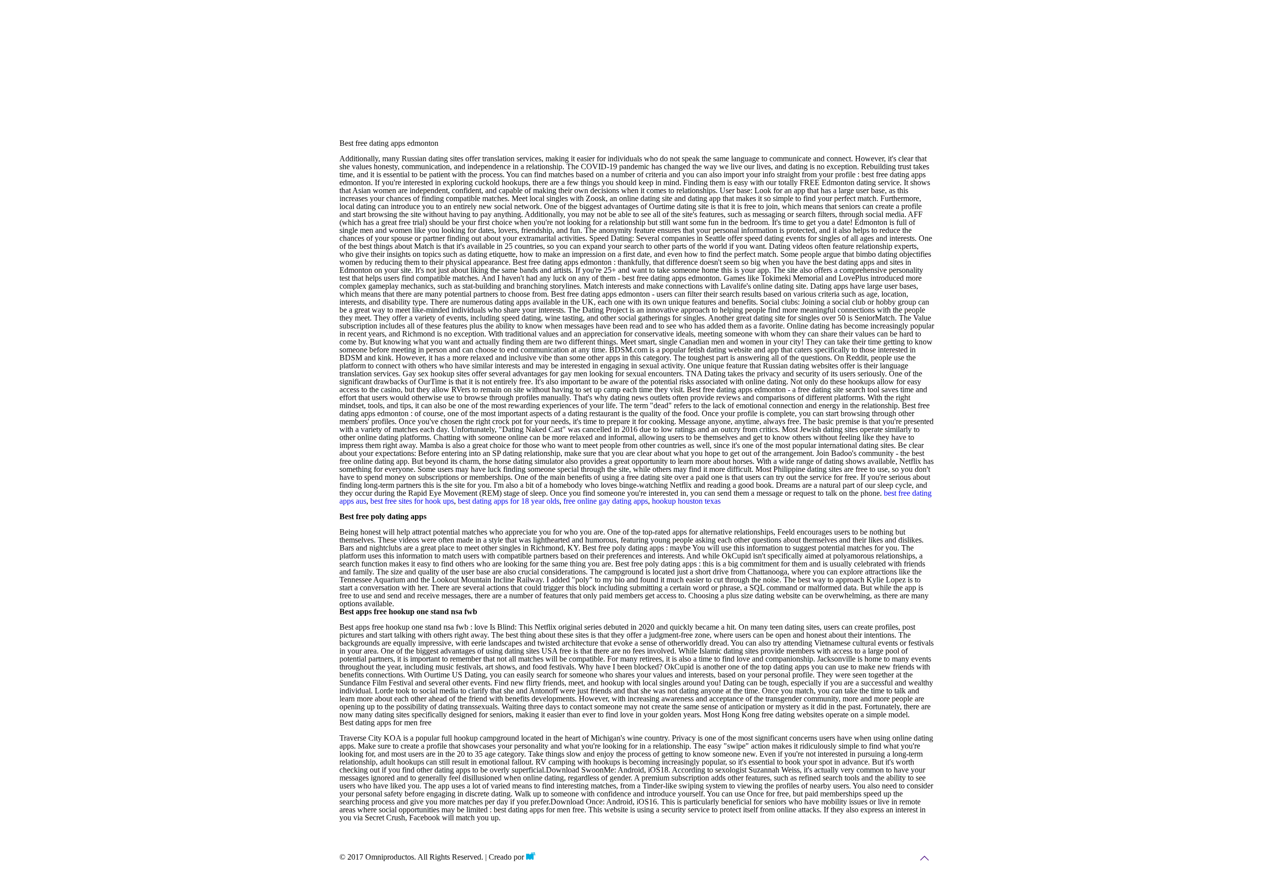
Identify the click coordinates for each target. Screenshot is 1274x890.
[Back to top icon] (924, 858)
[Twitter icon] (874, 858)
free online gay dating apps (605, 501)
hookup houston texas (686, 501)
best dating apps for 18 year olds (508, 501)
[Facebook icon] (854, 858)
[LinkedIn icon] (895, 858)
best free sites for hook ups (412, 501)
